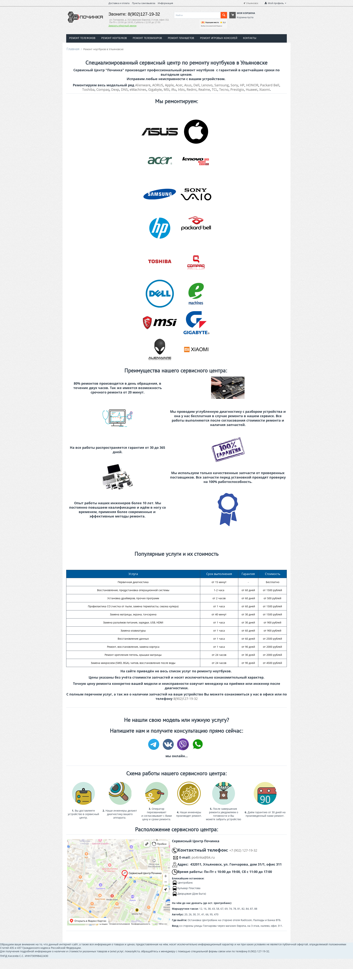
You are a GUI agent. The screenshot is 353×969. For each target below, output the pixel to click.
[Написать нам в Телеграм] (154, 744)
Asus (188, 85)
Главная (73, 49)
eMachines (138, 89)
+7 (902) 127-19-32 (243, 850)
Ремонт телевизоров (147, 38)
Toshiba (88, 89)
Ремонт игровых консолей (218, 38)
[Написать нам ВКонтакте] (169, 744)
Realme (204, 89)
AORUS (157, 85)
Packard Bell (269, 85)
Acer (179, 85)
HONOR (252, 85)
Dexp (115, 89)
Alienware (142, 85)
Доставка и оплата (118, 3)
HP (242, 85)
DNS (124, 89)
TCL (214, 89)
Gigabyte (155, 89)
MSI (166, 89)
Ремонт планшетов (181, 38)
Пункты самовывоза (143, 3)
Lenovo (207, 85)
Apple (169, 85)
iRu (173, 89)
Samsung (221, 85)
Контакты (249, 38)
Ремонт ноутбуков (114, 38)
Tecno (224, 89)
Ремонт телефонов (82, 38)
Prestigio (237, 89)
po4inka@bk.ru (203, 857)
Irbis (181, 89)
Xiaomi (264, 89)
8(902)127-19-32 (185, 698)
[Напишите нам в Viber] (183, 744)
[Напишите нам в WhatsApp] (197, 744)
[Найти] (224, 15)
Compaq (102, 89)
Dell (196, 85)
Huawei (251, 89)
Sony (234, 85)
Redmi (192, 89)
